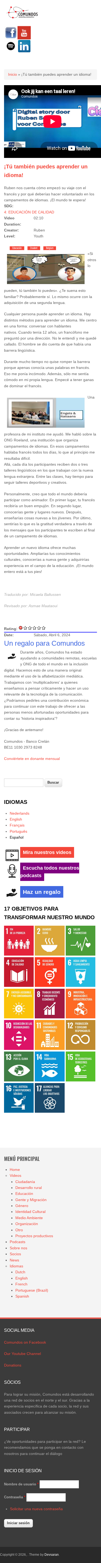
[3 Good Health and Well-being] (80, 954)
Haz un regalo (42, 892)
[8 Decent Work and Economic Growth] (49, 1017)
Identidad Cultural (30, 1211)
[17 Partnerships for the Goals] (49, 1111)
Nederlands (19, 813)
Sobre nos (18, 1248)
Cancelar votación (21, 628)
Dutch (20, 1272)
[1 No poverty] (19, 954)
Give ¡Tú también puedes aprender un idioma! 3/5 (34, 628)
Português (18, 831)
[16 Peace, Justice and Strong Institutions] (19, 1111)
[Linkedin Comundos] (24, 51)
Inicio (12, 74)
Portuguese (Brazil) (31, 1290)
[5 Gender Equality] (49, 985)
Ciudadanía (25, 1182)
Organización (26, 1224)
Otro (19, 1230)
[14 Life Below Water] (49, 1080)
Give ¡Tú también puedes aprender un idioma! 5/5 (43, 628)
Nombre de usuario (21, 1484)
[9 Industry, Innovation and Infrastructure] (80, 1017)
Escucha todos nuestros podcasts (49, 871)
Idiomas (16, 1266)
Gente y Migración (31, 1200)
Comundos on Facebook (25, 1342)
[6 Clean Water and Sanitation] (80, 985)
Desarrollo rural (28, 1187)
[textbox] (23, 783)
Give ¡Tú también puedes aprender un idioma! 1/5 (25, 628)
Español (16, 837)
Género (21, 1206)
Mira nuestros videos (47, 852)
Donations (12, 1365)
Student (33, 248)
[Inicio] (22, 17)
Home (15, 1169)
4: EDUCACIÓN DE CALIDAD (29, 212)
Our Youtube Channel (22, 1353)
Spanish (22, 1296)
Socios (15, 1254)
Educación (17, 248)
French (21, 1284)
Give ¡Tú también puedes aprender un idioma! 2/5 (30, 628)
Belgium (49, 248)
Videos (15, 1175)
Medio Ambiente (29, 1218)
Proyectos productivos (34, 1236)
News (14, 1260)
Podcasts (17, 1242)
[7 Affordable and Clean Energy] (19, 1017)
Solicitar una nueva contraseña (36, 1509)
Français (17, 825)
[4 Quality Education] (19, 985)
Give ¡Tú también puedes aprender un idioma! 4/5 (39, 628)
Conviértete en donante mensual (32, 758)
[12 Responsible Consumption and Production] (80, 1048)
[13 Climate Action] (19, 1080)
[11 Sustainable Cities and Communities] (49, 1048)
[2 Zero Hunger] (49, 954)
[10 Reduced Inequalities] (19, 1048)
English (16, 819)
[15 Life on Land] (80, 1080)
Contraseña (14, 1497)
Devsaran (51, 1555)
